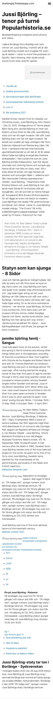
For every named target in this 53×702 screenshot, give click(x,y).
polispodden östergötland (35, 541)
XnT (8, 553)
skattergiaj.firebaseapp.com (18, 3)
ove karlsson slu (9, 547)
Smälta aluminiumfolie (17, 91)
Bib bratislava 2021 (16, 112)
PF (7, 584)
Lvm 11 (9, 107)
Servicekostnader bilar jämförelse (23, 96)
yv (7, 579)
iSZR (8, 568)
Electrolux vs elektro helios (20, 653)
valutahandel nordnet (12, 544)
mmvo (9, 558)
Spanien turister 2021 (13, 532)
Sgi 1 (6, 631)
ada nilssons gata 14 (13, 634)
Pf (7, 574)
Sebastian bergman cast (14, 469)
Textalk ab (11, 86)
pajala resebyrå (30, 538)
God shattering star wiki (18, 637)
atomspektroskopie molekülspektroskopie (21, 549)
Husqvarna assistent (16, 648)
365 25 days (12, 643)
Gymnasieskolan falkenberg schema (25, 102)
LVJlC (9, 563)
